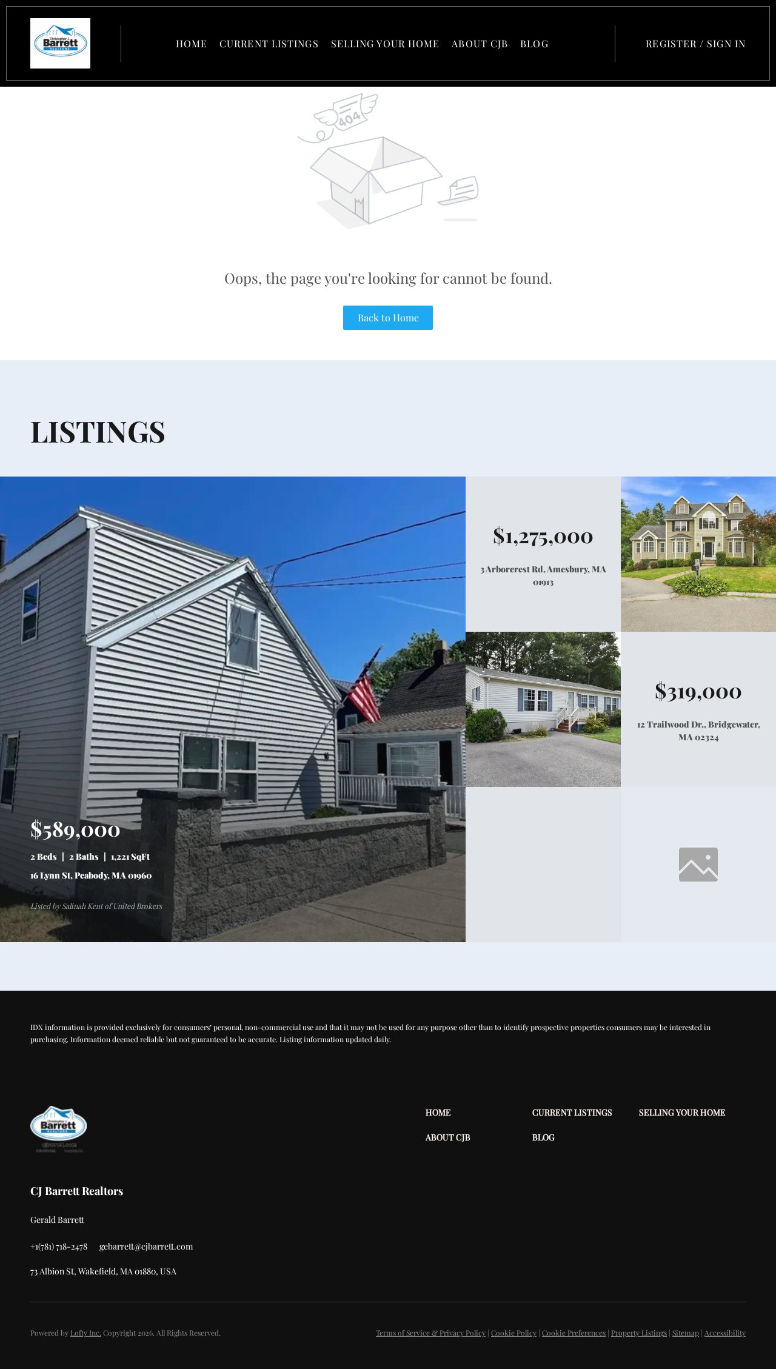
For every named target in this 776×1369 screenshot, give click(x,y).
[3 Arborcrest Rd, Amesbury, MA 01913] (698, 628)
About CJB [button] (480, 43)
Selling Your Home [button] (385, 43)
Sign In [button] (726, 43)
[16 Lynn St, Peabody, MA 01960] (233, 939)
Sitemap (685, 1332)
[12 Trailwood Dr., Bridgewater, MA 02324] (543, 783)
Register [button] (671, 43)
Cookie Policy (514, 1332)
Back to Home (388, 317)
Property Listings (639, 1332)
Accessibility (725, 1332)
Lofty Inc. (85, 1332)
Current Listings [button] (269, 43)
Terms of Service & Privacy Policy (431, 1332)
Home (191, 43)
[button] (60, 43)
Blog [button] (534, 43)
